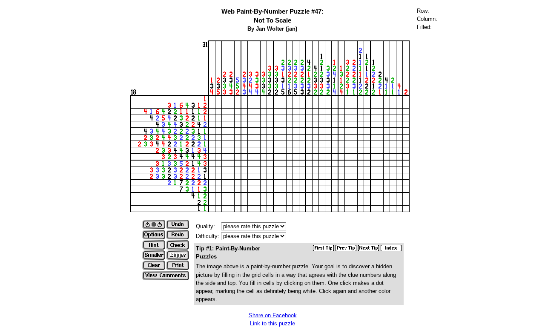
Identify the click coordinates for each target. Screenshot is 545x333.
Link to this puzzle (272, 323)
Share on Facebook (273, 315)
